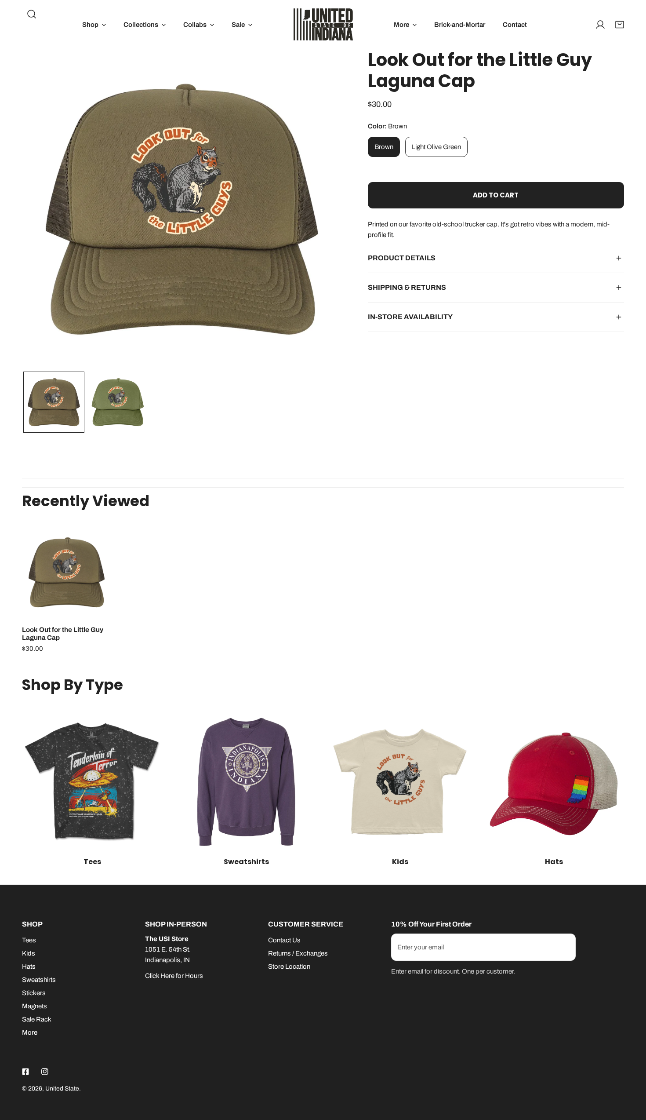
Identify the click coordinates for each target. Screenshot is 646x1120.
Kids (28, 953)
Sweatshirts (39, 979)
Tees (29, 940)
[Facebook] (25, 1071)
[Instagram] (44, 1071)
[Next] (320, 210)
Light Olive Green (436, 146)
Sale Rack (36, 1019)
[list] (181, 209)
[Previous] (42, 210)
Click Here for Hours (174, 975)
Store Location (289, 966)
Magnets (34, 1006)
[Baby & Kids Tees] (400, 781)
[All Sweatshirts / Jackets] (246, 781)
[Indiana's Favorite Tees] (92, 781)
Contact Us (284, 940)
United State (62, 1088)
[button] (94, 24)
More (29, 1032)
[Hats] (553, 781)
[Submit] (564, 947)
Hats (29, 966)
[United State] (323, 24)
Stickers (34, 992)
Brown (383, 146)
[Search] (31, 14)
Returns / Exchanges (298, 953)
